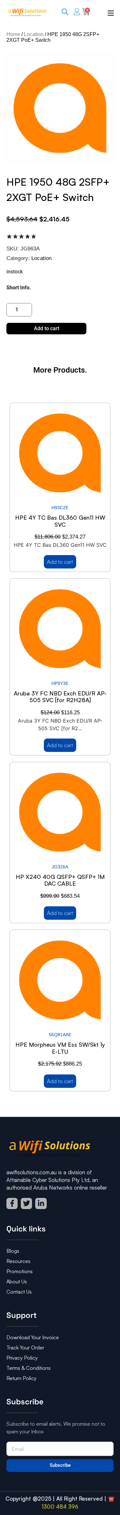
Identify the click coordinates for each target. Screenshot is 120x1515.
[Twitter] (26, 1203)
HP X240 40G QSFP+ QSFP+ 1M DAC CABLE (60, 880)
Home (13, 34)
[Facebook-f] (12, 1203)
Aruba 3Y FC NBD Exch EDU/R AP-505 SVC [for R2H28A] (60, 697)
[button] (108, 12)
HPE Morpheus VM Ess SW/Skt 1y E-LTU (60, 1048)
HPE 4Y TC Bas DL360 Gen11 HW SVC (60, 521)
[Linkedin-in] (40, 1203)
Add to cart (46, 328)
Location (34, 34)
